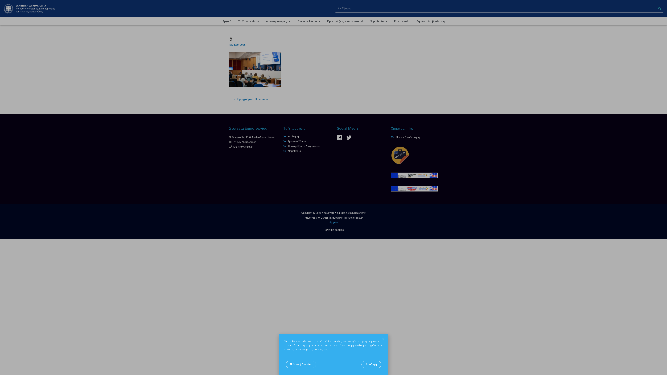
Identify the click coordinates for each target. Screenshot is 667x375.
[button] (301, 364)
